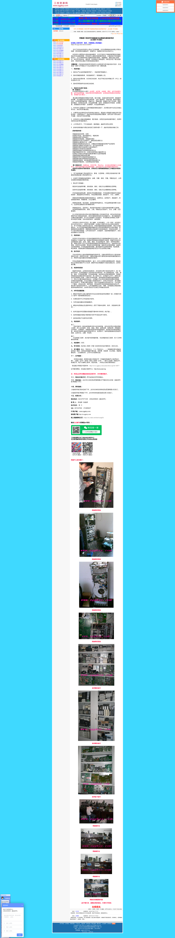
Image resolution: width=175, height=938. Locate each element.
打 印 (116, 909)
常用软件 (67, 11)
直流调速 (83, 13)
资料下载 (62, 11)
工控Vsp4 (90, 931)
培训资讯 (93, 9)
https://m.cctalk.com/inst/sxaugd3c (94, 417)
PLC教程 (72, 11)
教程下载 (57, 11)
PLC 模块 (72, 13)
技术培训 (72, 26)
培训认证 (61, 31)
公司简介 (67, 923)
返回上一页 (111, 909)
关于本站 (62, 923)
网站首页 (57, 9)
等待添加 (103, 13)
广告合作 (78, 923)
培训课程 (62, 9)
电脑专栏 (103, 9)
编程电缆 (78, 13)
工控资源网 (66, 26)
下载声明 (83, 923)
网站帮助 (72, 923)
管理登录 (109, 923)
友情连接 (88, 923)
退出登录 (112, 26)
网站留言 (99, 923)
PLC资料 (78, 11)
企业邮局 (104, 923)
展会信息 (98, 9)
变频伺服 (84, 11)
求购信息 (88, 9)
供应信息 (83, 9)
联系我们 (119, 5)
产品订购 (57, 13)
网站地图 (93, 923)
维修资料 (94, 11)
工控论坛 (108, 9)
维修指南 (67, 9)
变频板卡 (88, 13)
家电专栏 (77, 9)
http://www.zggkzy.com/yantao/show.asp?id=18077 (104, 365)
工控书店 (98, 13)
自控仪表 (104, 11)
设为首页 (119, 2)
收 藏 (120, 909)
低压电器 (89, 11)
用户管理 (118, 26)
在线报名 (96, 907)
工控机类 (109, 11)
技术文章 (72, 9)
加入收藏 (119, 4)
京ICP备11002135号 (94, 930)
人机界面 (99, 11)
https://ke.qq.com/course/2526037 (81, 44)
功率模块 (93, 13)
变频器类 (62, 13)
